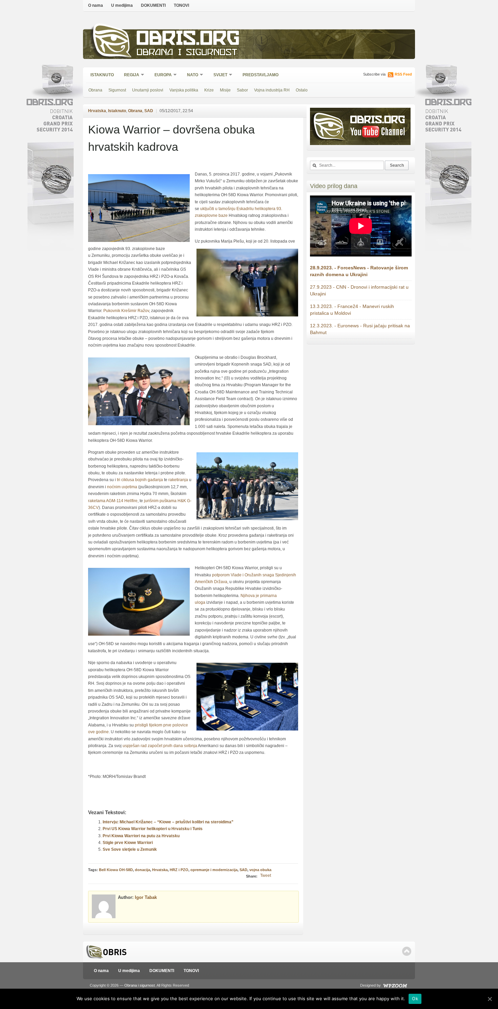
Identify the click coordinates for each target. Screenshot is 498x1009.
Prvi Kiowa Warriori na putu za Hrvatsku (141, 835)
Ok (415, 998)
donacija (142, 870)
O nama (95, 5)
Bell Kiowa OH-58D (116, 870)
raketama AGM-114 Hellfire (113, 500)
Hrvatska (97, 110)
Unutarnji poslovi (147, 90)
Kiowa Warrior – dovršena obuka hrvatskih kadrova (171, 138)
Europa (161, 75)
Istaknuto (102, 75)
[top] (406, 951)
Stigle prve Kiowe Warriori (128, 842)
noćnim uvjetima (122, 487)
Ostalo (302, 90)
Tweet (265, 875)
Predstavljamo (260, 75)
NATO (190, 75)
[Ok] (489, 998)
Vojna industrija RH (272, 90)
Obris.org (188, 39)
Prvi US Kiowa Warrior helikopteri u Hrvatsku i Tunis (153, 828)
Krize (209, 90)
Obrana (95, 90)
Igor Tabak (146, 897)
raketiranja (178, 479)
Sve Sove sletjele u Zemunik (130, 849)
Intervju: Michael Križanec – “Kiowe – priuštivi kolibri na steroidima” (168, 822)
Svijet (218, 75)
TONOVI (181, 5)
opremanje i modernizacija (213, 870)
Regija (129, 75)
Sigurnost (117, 90)
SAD (148, 110)
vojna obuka (260, 870)
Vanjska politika (183, 90)
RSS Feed (403, 74)
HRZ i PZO (179, 870)
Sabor (242, 90)
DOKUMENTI (153, 5)
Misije (225, 90)
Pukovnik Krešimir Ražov (126, 310)
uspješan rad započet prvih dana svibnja (160, 745)
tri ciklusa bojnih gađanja (140, 479)
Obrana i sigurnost (187, 53)
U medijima (122, 5)
